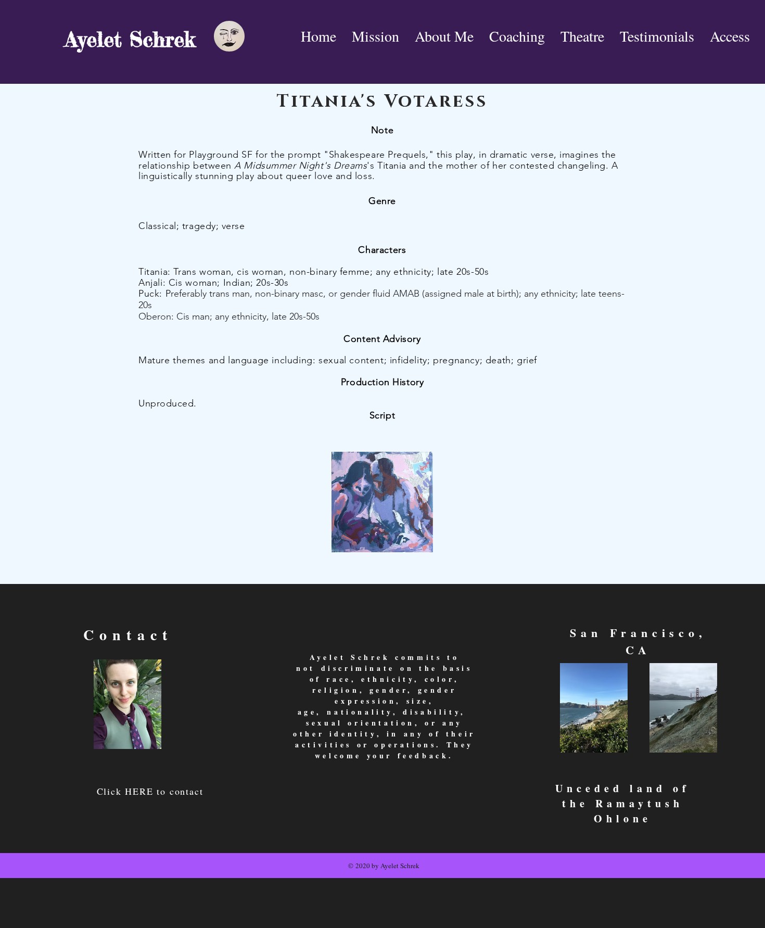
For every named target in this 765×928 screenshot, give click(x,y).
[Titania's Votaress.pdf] (382, 503)
